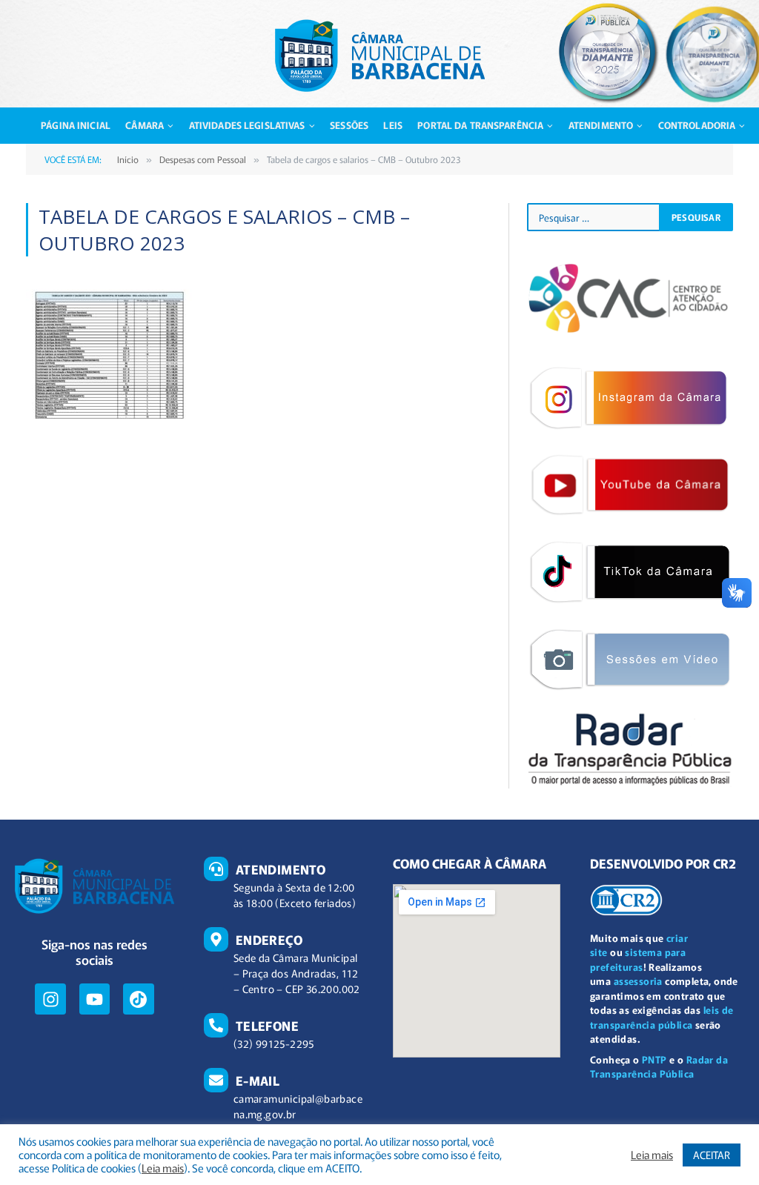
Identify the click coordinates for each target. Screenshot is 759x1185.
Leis (392, 125)
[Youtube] (94, 998)
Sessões (349, 125)
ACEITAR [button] (711, 1154)
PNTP (654, 1059)
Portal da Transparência (480, 125)
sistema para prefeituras (638, 959)
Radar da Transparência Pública (659, 1066)
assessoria (638, 981)
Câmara (144, 125)
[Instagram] (50, 998)
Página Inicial (75, 125)
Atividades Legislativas (247, 125)
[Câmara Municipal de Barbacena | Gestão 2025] (380, 56)
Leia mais (163, 1168)
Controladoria (697, 125)
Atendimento (601, 125)
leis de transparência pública (661, 1017)
